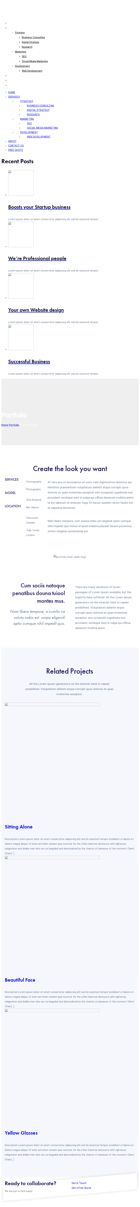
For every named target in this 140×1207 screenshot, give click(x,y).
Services (13, 27)
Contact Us (14, 80)
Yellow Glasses (21, 1133)
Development (22, 66)
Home (11, 23)
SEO (24, 56)
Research (27, 46)
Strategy (20, 32)
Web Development (32, 70)
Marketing (20, 51)
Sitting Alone (19, 827)
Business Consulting (33, 37)
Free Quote (14, 85)
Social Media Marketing (35, 61)
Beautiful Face (20, 980)
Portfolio (14, 425)
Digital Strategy (30, 42)
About (11, 75)
